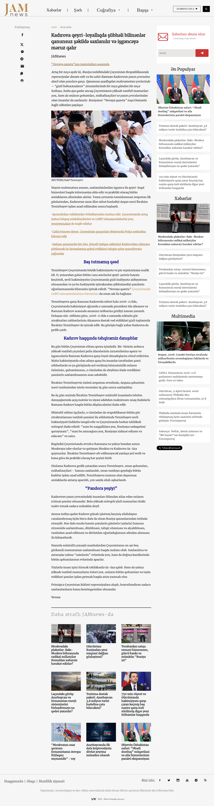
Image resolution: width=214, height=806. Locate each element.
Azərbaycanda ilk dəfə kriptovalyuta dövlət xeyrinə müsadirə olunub (98, 750)
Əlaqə (31, 781)
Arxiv (55, 27)
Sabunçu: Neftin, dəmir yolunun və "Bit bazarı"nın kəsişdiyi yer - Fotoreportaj (180, 435)
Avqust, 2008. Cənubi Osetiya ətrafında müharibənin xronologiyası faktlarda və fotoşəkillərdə (183, 358)
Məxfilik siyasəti (52, 781)
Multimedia (183, 316)
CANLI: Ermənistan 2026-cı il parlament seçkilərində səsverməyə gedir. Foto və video (181, 376)
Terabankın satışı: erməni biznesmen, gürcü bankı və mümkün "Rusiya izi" (134, 653)
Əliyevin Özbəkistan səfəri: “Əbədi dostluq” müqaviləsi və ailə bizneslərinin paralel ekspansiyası (135, 751)
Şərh (78, 10)
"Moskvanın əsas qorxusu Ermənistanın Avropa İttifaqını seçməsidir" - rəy (66, 751)
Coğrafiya (106, 10)
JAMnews (58, 56)
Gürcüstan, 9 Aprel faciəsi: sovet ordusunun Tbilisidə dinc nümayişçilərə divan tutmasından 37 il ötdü (182, 396)
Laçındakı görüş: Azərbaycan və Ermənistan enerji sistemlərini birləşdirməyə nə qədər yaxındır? (63, 702)
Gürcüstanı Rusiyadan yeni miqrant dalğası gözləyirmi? (97, 652)
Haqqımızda (13, 781)
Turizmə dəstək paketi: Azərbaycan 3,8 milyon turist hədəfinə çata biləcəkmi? (99, 701)
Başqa (142, 10)
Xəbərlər (53, 10)
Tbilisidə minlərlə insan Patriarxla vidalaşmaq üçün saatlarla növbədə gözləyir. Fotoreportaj (180, 416)
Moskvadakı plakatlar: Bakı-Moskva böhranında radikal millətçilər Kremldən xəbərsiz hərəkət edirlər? (65, 655)
